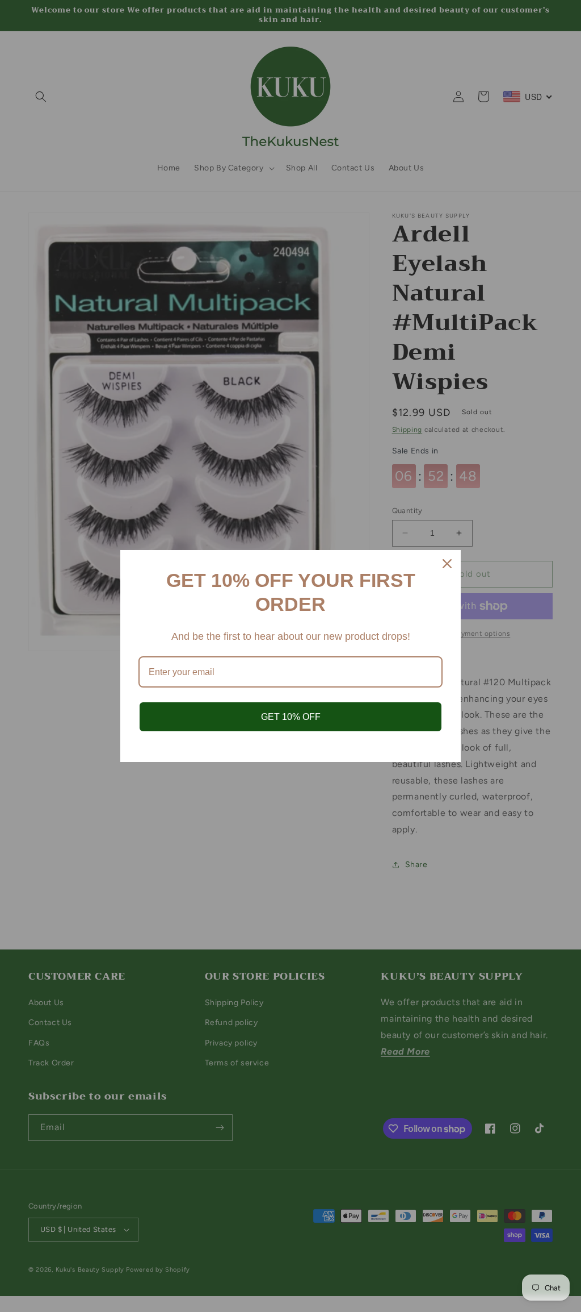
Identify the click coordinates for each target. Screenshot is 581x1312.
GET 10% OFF (291, 717)
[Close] (447, 563)
